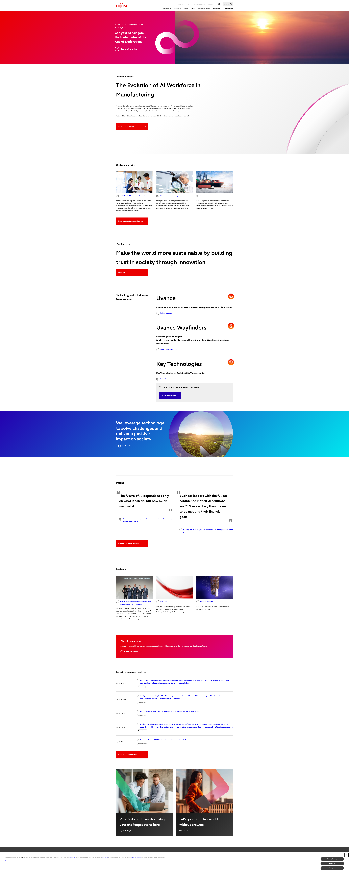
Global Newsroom (131, 652)
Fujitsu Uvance (166, 313)
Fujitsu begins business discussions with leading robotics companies (135, 603)
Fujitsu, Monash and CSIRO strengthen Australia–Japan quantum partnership (170, 711)
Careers (210, 4)
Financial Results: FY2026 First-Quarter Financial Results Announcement (168, 740)
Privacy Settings (332, 859)
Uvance (193, 8)
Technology (216, 8)
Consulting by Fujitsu (168, 349)
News (189, 4)
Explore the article (129, 49)
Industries (166, 8)
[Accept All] (72, 857)
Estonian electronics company (170, 196)
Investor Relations (199, 4)
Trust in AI (164, 601)
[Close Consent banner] (346, 855)
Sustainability (229, 8)
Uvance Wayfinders (204, 8)
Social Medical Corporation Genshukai (133, 196)
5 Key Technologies (167, 379)
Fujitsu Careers (187, 831)
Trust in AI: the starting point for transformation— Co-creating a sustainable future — (147, 520)
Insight (186, 8)
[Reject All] (105, 857)
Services (176, 8)
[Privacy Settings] (136, 857)
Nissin (202, 196)
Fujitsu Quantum (206, 601)
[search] (231, 4)
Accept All (332, 868)
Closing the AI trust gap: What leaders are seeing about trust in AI (208, 531)
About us (180, 4)
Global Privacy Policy (10, 861)
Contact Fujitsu (127, 831)
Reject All (332, 863)
